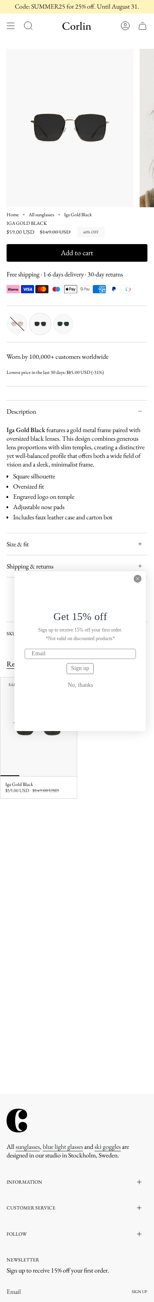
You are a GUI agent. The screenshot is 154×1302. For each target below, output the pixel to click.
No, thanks (80, 685)
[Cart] (142, 25)
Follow (17, 1234)
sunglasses (28, 1146)
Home (13, 214)
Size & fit (18, 544)
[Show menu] (10, 25)
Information (24, 1182)
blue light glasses (63, 1146)
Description (21, 411)
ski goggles (107, 1146)
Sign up (80, 668)
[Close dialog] (137, 579)
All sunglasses (41, 214)
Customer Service (31, 1208)
